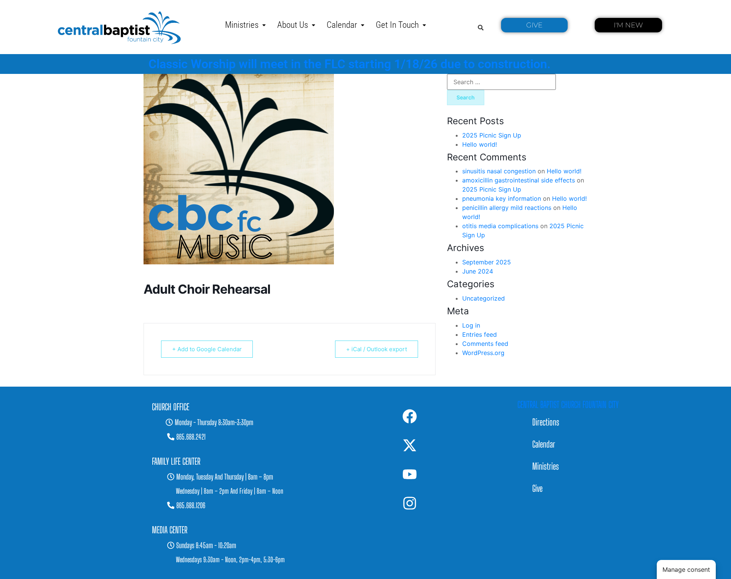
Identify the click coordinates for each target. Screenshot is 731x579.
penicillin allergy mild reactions (506, 207)
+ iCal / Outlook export (376, 349)
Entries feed (479, 334)
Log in (471, 325)
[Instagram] (409, 503)
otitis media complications (500, 226)
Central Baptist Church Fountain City (568, 404)
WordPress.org (483, 353)
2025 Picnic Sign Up (491, 135)
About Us (292, 25)
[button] (245, 25)
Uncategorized (483, 298)
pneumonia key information (501, 198)
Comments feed (485, 343)
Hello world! (479, 144)
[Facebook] (409, 416)
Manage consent (686, 569)
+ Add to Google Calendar (207, 349)
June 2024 (477, 271)
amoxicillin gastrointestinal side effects (518, 180)
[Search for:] (501, 82)
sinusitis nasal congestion (499, 171)
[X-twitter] (409, 445)
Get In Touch (397, 25)
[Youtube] (409, 474)
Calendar (342, 25)
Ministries (242, 25)
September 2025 (486, 262)
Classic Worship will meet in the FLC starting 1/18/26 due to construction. (349, 64)
